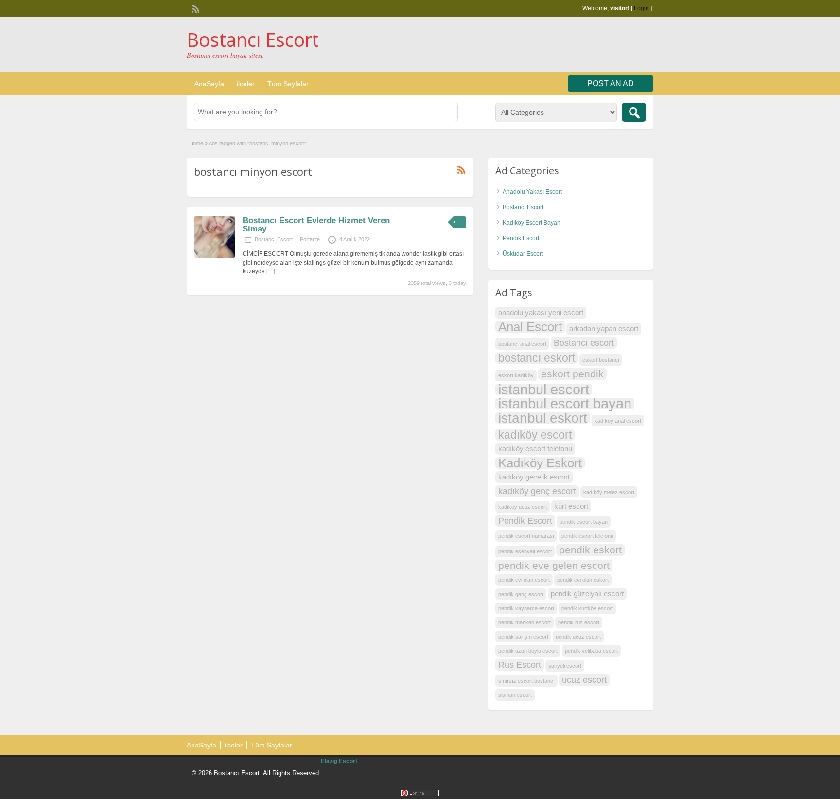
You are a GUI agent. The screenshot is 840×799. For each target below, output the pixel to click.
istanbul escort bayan (564, 403)
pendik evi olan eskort (583, 580)
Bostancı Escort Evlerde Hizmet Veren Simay (316, 224)
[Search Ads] (634, 112)
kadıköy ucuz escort (522, 507)
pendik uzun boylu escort (528, 651)
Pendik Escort (521, 238)
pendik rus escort (578, 622)
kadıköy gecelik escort (534, 477)
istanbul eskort (542, 418)
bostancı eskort (536, 358)
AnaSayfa (209, 84)
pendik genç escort (520, 594)
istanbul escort (543, 389)
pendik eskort (590, 549)
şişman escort (515, 695)
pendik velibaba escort (591, 651)
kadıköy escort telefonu (535, 448)
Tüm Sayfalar (288, 84)
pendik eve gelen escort (554, 565)
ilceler (246, 84)
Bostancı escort (584, 342)
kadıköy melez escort (608, 492)
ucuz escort (584, 680)
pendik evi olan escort (524, 580)
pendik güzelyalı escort (587, 593)
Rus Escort (519, 664)
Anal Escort (530, 327)
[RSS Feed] (194, 8)
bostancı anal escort (522, 344)
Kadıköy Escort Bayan (531, 222)
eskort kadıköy (516, 375)
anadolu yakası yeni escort (540, 312)
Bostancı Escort (253, 39)
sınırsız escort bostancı (526, 681)
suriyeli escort (564, 666)
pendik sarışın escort (523, 636)
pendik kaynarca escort (526, 608)
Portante (310, 239)
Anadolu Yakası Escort (532, 191)
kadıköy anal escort (618, 421)
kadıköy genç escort (537, 491)
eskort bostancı (600, 360)
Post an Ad (610, 83)
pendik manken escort (524, 622)
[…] (270, 271)
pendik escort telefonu (587, 536)
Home (196, 143)
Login (641, 8)
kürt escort (571, 506)
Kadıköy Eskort (540, 463)
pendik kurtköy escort (587, 608)
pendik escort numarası (526, 536)
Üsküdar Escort (523, 253)
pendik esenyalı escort (525, 551)
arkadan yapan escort (603, 328)
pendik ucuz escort (578, 636)
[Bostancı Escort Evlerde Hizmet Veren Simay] (214, 255)
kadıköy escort (535, 435)
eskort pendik (572, 373)
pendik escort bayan (584, 522)
